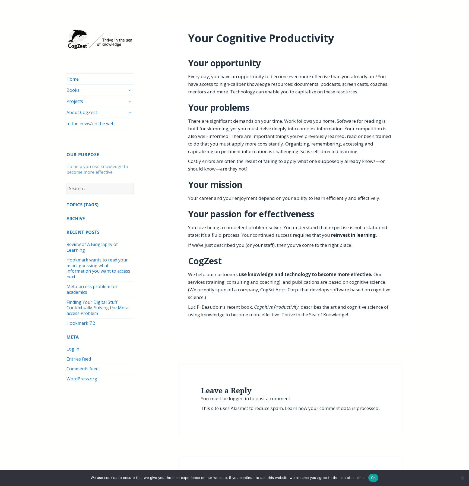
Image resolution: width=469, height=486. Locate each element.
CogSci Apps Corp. (279, 289)
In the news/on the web (90, 124)
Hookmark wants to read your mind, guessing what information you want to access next (98, 268)
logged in (239, 398)
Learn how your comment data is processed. (332, 408)
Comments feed (82, 369)
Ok (373, 477)
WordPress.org (81, 379)
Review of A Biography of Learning (92, 247)
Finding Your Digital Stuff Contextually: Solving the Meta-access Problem (98, 307)
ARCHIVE (75, 219)
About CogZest (81, 112)
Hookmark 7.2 (80, 323)
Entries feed (78, 359)
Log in (72, 349)
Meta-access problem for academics (92, 289)
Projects (74, 101)
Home (72, 79)
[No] (462, 478)
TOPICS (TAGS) (82, 205)
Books (73, 90)
